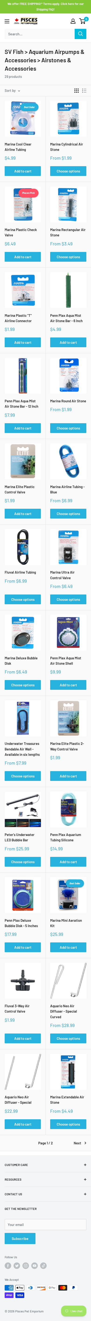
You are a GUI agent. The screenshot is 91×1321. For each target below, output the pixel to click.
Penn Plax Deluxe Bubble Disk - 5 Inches (21, 923)
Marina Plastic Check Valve (21, 232)
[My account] (73, 21)
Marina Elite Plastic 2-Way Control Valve (67, 746)
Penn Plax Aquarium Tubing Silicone (65, 837)
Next (77, 1143)
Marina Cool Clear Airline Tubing (18, 147)
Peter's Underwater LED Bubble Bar (20, 837)
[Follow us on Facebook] (8, 1265)
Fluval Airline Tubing (20, 572)
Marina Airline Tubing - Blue (67, 489)
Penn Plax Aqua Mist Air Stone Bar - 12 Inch (21, 403)
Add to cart (23, 171)
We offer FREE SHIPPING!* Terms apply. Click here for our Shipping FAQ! (45, 6)
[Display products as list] (84, 91)
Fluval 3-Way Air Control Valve (17, 1008)
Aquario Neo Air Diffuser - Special (18, 1099)
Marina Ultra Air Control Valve (62, 575)
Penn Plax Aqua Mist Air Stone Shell (65, 660)
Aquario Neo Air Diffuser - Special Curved (63, 1011)
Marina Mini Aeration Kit (66, 923)
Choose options (68, 171)
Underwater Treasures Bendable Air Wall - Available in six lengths (22, 748)
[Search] (80, 34)
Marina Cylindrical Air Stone (66, 147)
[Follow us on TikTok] (43, 1265)
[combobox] (40, 34)
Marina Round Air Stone (68, 401)
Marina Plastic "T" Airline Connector (18, 318)
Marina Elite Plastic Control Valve (20, 489)
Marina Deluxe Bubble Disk (21, 660)
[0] (82, 21)
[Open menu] (7, 21)
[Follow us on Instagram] (25, 1265)
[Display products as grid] (76, 91)
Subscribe (20, 1238)
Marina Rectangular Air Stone (68, 232)
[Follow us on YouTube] (34, 1265)
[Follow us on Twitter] (17, 1265)
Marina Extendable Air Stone (67, 1099)
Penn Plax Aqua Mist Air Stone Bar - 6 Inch (66, 318)
